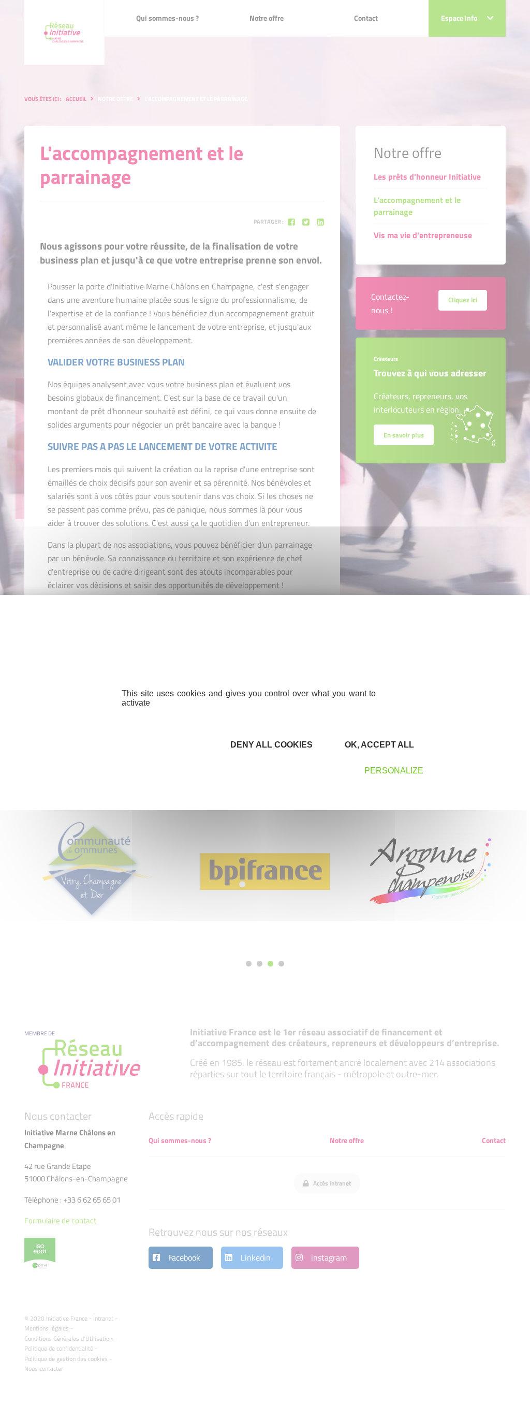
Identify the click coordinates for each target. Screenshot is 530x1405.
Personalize (393, 770)
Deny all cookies (270, 744)
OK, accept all (378, 744)
